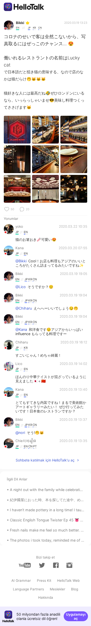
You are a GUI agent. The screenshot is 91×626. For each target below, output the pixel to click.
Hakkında (45, 597)
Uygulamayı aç (76, 616)
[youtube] (25, 565)
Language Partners (28, 589)
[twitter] (42, 565)
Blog (74, 589)
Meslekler (57, 589)
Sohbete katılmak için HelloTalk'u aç (45, 460)
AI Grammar (21, 580)
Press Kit (44, 580)
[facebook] (56, 565)
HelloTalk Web (68, 580)
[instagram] (69, 565)
